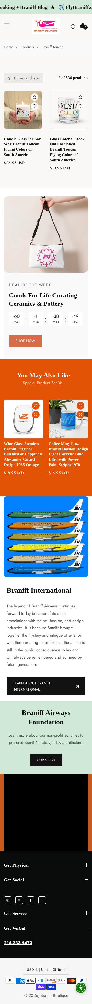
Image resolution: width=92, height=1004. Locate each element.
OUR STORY (46, 759)
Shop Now (25, 340)
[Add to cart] (34, 97)
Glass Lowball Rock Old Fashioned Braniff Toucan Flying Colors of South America (67, 149)
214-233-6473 (18, 943)
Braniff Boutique (54, 996)
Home (8, 46)
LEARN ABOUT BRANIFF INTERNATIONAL (32, 686)
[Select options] (34, 106)
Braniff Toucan (52, 46)
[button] (73, 25)
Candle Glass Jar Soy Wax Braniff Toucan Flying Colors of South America (22, 147)
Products (27, 46)
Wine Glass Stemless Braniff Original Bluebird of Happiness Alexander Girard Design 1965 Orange (23, 454)
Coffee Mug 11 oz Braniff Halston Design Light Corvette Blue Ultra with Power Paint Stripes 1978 (68, 454)
